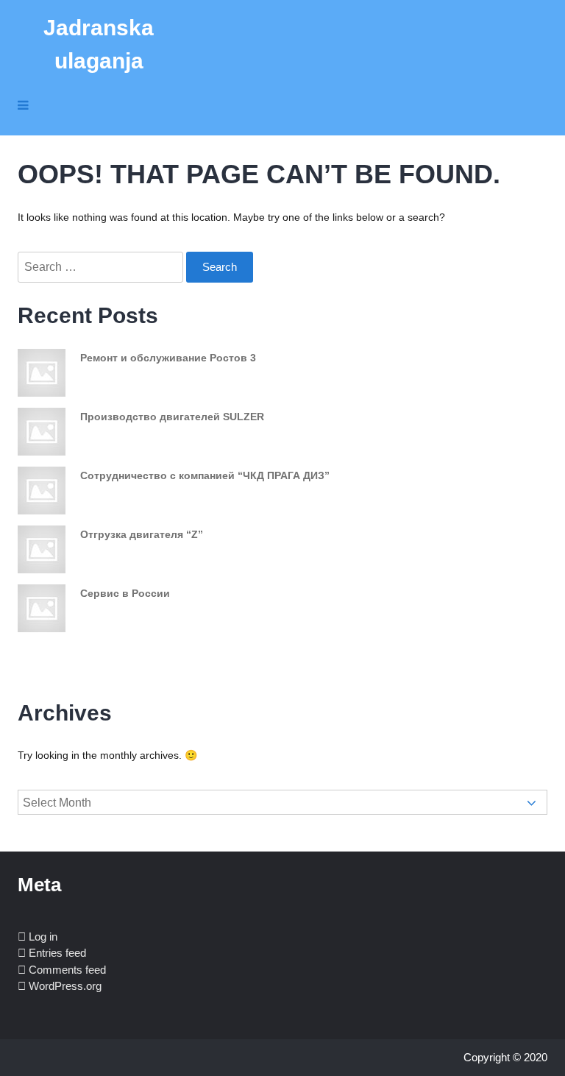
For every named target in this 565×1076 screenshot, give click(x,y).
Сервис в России (125, 593)
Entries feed (57, 952)
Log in (43, 936)
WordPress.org (65, 986)
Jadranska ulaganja (98, 44)
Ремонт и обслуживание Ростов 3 (168, 358)
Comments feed (67, 969)
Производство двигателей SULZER (172, 416)
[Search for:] (102, 267)
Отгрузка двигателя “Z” (141, 534)
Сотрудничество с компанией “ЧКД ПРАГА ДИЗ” (205, 475)
